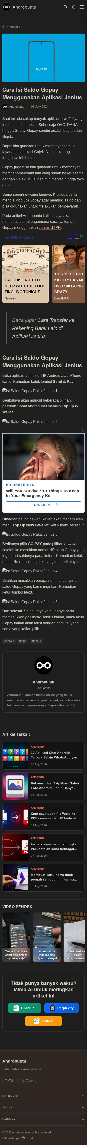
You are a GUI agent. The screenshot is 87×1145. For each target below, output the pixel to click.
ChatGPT (28, 1008)
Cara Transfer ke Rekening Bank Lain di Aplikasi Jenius (43, 328)
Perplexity (65, 1008)
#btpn (22, 641)
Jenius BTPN (50, 228)
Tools (7, 1107)
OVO (61, 125)
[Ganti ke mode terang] (73, 6)
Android (9, 641)
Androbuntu (24, 7)
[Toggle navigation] (82, 6)
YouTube (27, 1080)
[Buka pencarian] (65, 6)
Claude (47, 1021)
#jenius (36, 641)
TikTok (9, 1080)
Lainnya (8, 1119)
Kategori (10, 1095)
